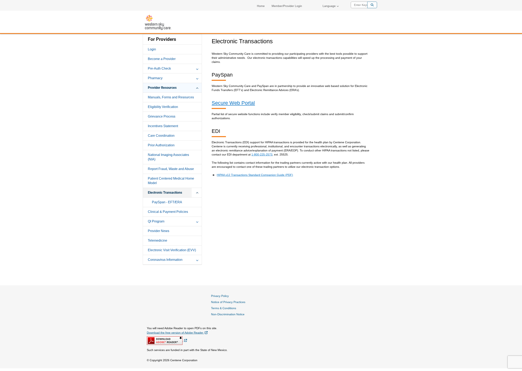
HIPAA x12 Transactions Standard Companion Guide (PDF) (255, 175)
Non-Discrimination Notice (227, 314)
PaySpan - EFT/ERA (167, 202)
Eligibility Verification (163, 107)
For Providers (162, 39)
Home (261, 6)
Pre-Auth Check (159, 68)
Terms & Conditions (223, 308)
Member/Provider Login (287, 6)
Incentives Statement (163, 126)
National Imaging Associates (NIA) (168, 157)
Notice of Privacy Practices (228, 302)
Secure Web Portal (233, 103)
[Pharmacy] (197, 78)
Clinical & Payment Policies (168, 211)
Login (152, 49)
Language (329, 6)
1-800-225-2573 (261, 154)
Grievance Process (161, 116)
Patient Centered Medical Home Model (171, 181)
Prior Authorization (161, 145)
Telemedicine (157, 240)
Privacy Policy (220, 296)
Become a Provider (162, 59)
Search (372, 5)
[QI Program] (197, 221)
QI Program (156, 221)
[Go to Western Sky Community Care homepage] (158, 22)
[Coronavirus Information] (197, 259)
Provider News (158, 231)
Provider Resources (162, 88)
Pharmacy (155, 78)
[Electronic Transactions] (197, 192)
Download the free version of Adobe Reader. (177, 332)
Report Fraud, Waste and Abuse (171, 169)
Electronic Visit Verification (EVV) (172, 250)
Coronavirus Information (165, 259)
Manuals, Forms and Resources (171, 97)
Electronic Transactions (165, 192)
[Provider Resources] (197, 87)
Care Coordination (161, 135)
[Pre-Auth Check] (197, 68)
